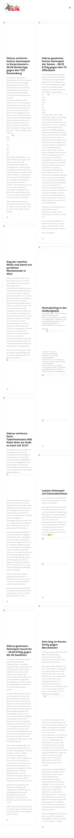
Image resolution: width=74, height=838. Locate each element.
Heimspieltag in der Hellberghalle (54, 309)
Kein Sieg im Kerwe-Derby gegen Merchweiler (54, 644)
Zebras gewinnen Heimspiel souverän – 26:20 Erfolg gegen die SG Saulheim (19, 650)
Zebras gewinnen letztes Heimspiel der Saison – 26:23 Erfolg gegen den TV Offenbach (54, 64)
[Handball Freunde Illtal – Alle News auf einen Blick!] (11, 7)
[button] (70, 7)
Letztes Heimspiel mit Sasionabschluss (54, 492)
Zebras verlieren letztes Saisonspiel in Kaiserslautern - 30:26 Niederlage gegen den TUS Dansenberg (18, 65)
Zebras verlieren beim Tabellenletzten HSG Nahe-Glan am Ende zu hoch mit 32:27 (19, 439)
